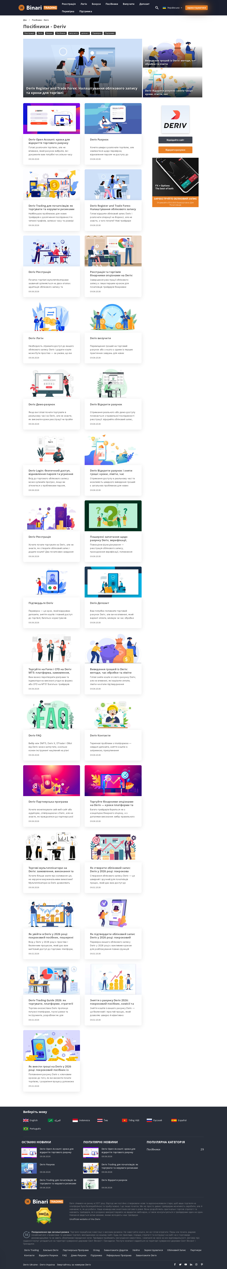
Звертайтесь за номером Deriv (74, 1264)
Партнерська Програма (76, 1250)
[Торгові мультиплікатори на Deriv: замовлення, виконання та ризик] (51, 846)
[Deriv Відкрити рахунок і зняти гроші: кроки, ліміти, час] (113, 449)
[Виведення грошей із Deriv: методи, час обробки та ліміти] (113, 648)
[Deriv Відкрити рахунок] (113, 383)
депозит (144, 3)
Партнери (195, 1250)
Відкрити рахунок (175, 149)
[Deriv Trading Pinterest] (200, 1265)
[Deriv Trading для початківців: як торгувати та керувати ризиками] (51, 184)
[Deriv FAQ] (51, 714)
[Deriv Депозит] (113, 582)
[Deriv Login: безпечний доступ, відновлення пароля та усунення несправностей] (51, 449)
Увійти (136, 1250)
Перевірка (68, 11)
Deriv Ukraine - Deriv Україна (39, 1264)
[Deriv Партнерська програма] (51, 780)
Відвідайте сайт (175, 140)
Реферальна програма (119, 1255)
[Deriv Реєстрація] (51, 251)
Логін (84, 3)
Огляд (96, 1250)
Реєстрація (69, 3)
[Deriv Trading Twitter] (178, 1265)
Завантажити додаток (116, 1250)
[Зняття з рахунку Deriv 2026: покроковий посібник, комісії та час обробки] (113, 979)
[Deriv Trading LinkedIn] (189, 1265)
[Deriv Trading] (44, 1204)
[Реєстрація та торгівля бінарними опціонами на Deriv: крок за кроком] (113, 251)
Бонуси (96, 3)
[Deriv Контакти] (113, 714)
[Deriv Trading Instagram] (195, 1265)
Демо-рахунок (78, 1255)
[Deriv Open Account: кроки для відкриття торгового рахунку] (51, 118)
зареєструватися (196, 7)
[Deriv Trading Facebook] (173, 1265)
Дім (25, 20)
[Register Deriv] (175, 176)
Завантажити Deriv (146, 1255)
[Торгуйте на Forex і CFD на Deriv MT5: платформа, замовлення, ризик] (51, 648)
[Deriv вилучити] (113, 317)
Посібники (112, 3)
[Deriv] (175, 132)
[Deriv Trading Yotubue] (184, 1265)
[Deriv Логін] (51, 317)
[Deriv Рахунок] (113, 118)
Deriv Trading (31, 1250)
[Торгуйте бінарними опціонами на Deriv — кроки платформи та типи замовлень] (113, 780)
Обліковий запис (176, 1250)
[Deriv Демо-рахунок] (51, 383)
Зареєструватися (153, 1250)
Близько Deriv (51, 1250)
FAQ (64, 1255)
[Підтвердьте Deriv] (51, 582)
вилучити (128, 3)
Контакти (29, 1255)
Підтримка (85, 11)
